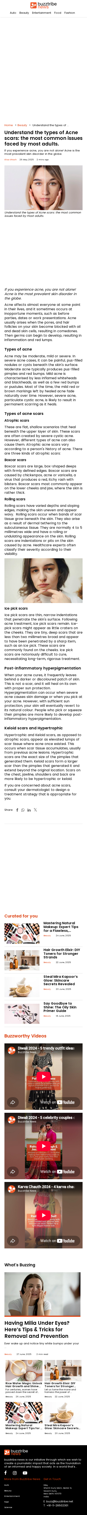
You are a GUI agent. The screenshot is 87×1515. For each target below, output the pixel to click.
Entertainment (41, 13)
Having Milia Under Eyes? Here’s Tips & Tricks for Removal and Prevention (36, 1329)
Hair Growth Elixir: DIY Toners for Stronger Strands (62, 953)
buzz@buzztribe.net (59, 1501)
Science (8, 1507)
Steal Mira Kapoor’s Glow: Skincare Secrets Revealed (61, 980)
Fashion (69, 13)
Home (8, 125)
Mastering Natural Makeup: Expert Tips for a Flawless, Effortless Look (61, 929)
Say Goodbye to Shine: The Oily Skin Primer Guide (60, 1007)
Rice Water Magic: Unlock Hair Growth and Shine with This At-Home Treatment (23, 1387)
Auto (13, 13)
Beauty (24, 13)
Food (57, 13)
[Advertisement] (43, 68)
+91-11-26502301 (57, 1505)
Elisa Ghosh (10, 159)
